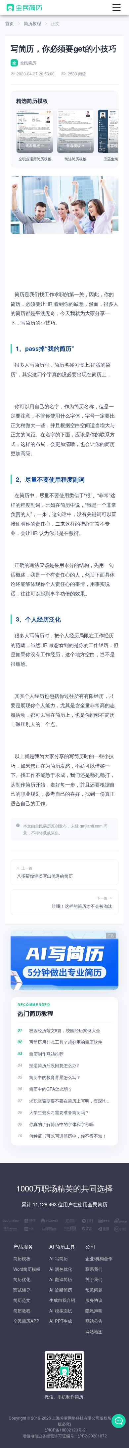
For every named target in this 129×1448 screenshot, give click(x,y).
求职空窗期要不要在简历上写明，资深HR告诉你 (70, 1101)
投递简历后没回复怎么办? (54, 1065)
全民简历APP (26, 1321)
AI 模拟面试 (60, 1310)
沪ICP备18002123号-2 (65, 1429)
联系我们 (94, 1269)
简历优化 (21, 1279)
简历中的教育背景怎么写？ (55, 1077)
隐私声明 (94, 1310)
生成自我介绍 (62, 1300)
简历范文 (21, 1300)
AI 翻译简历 (60, 1279)
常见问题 (94, 1290)
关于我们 (94, 1279)
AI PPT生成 (60, 1321)
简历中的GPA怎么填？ (50, 1089)
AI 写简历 (58, 1258)
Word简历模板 (26, 1269)
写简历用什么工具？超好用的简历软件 (65, 1042)
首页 (9, 23)
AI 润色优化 (60, 1269)
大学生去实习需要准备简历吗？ (59, 1112)
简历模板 (21, 1258)
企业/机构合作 (98, 1258)
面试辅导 (21, 1290)
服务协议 (94, 1300)
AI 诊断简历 (60, 1290)
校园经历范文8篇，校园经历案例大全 (64, 1030)
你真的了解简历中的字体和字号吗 (61, 1124)
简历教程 (32, 23)
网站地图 (94, 1331)
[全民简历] (24, 7)
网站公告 (94, 1321)
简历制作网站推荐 (46, 1054)
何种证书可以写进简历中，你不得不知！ (68, 1136)
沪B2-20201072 (92, 1435)
